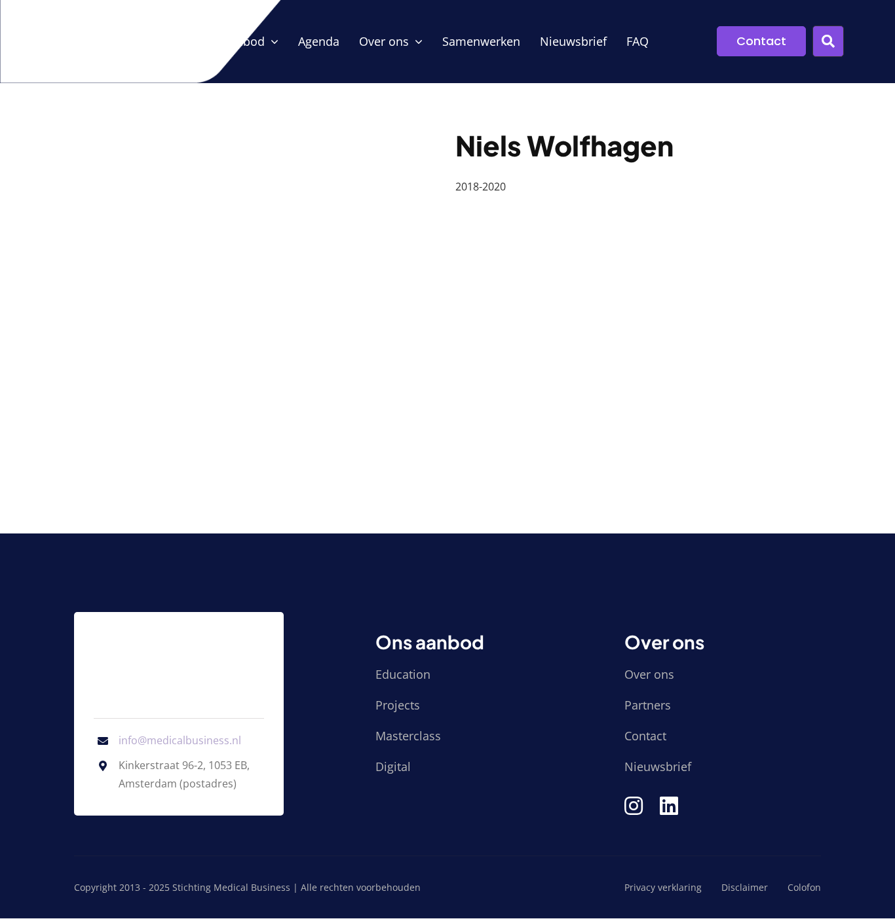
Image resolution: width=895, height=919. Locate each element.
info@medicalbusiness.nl (180, 740)
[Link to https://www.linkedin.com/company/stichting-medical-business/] (669, 805)
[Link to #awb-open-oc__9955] (828, 41)
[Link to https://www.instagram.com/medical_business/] (633, 805)
